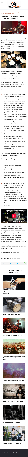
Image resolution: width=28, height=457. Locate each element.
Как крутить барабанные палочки (13, 380)
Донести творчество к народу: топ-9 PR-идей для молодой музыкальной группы (14, 357)
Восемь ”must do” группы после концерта (12, 443)
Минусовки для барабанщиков (12, 335)
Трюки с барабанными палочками (13, 401)
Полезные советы (10, 12)
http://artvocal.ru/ (19, 252)
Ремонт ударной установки (11, 314)
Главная (3, 12)
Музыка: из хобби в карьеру (11, 422)
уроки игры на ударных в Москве (11, 77)
